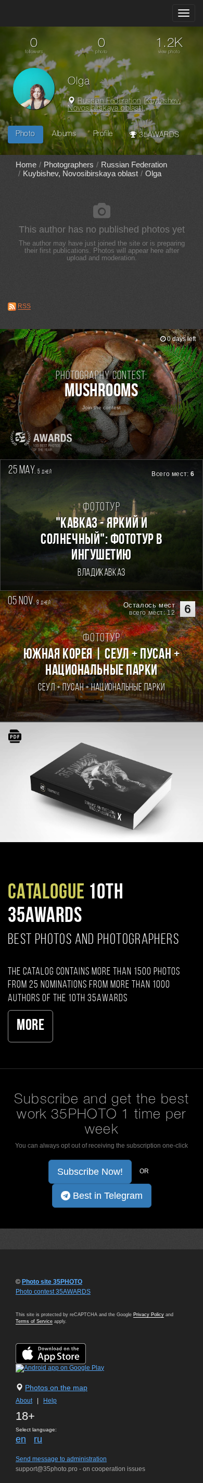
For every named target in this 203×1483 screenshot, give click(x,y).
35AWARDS (157, 135)
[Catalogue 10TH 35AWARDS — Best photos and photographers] (101, 782)
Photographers (69, 164)
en (21, 1439)
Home (26, 164)
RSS (24, 306)
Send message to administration (61, 1459)
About (24, 1400)
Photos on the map (56, 1387)
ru (38, 1439)
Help (50, 1400)
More (30, 1026)
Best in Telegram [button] (106, 1195)
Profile (103, 134)
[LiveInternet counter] (38, 1301)
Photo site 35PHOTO (52, 1281)
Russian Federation (109, 101)
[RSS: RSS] (12, 306)
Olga (153, 173)
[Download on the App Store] (61, 1353)
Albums (64, 134)
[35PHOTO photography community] (48, 13)
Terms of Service (34, 1321)
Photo (25, 134)
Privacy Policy (148, 1314)
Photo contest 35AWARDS (53, 1291)
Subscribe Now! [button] (90, 1171)
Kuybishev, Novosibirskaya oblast (124, 105)
